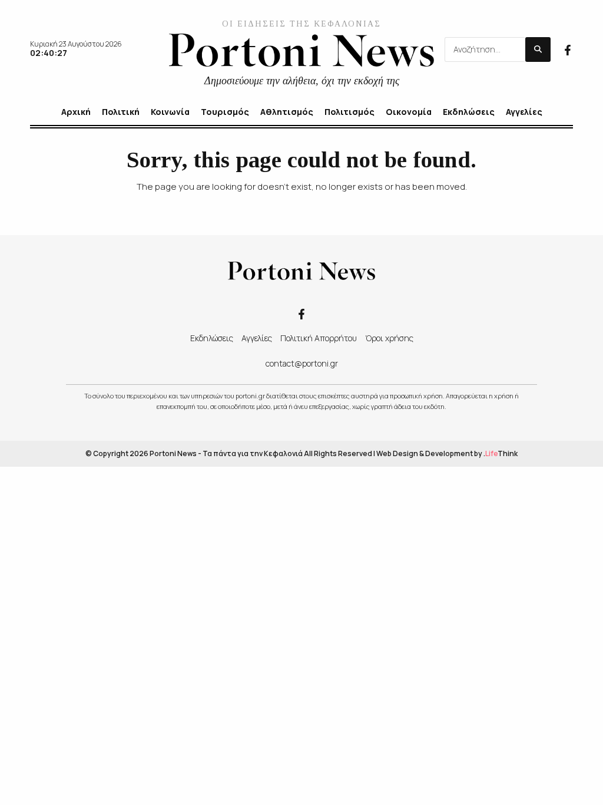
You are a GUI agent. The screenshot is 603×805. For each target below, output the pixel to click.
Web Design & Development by (447, 453)
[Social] (567, 48)
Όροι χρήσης (389, 338)
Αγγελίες (256, 338)
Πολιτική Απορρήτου (318, 338)
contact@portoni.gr (302, 363)
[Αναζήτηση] (538, 49)
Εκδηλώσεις (211, 338)
